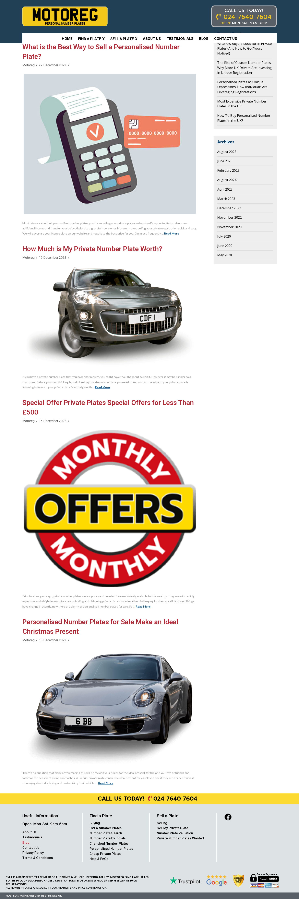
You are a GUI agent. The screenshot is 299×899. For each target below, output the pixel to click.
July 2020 (224, 236)
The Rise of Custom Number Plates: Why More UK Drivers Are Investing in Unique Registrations (244, 67)
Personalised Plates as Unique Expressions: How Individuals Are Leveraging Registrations (242, 87)
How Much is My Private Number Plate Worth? (92, 249)
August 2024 (226, 180)
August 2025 (226, 151)
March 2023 (226, 198)
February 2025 (228, 170)
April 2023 (224, 189)
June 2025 (224, 161)
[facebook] (228, 817)
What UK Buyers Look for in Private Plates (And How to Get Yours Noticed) (244, 48)
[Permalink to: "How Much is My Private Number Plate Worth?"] (110, 317)
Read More (171, 233)
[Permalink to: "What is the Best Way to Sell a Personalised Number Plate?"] (110, 144)
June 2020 (224, 245)
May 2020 (224, 255)
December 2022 (229, 208)
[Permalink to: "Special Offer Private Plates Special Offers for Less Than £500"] (110, 508)
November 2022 (229, 217)
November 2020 (229, 227)
